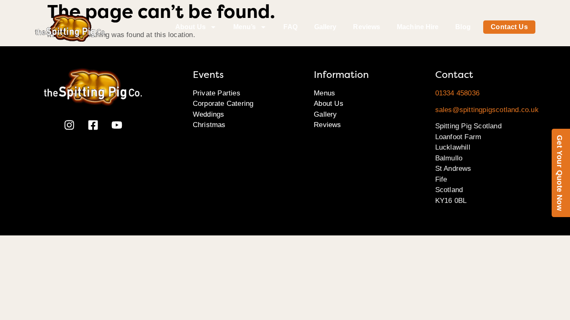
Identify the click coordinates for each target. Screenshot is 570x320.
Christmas (209, 125)
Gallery (325, 26)
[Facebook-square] (93, 125)
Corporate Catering (223, 104)
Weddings (208, 114)
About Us (190, 26)
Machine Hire (418, 26)
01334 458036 (457, 93)
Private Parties (216, 93)
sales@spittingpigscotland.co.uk (487, 110)
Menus (324, 93)
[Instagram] (69, 125)
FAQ (290, 26)
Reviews (366, 26)
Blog (462, 26)
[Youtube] (117, 125)
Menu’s (244, 26)
